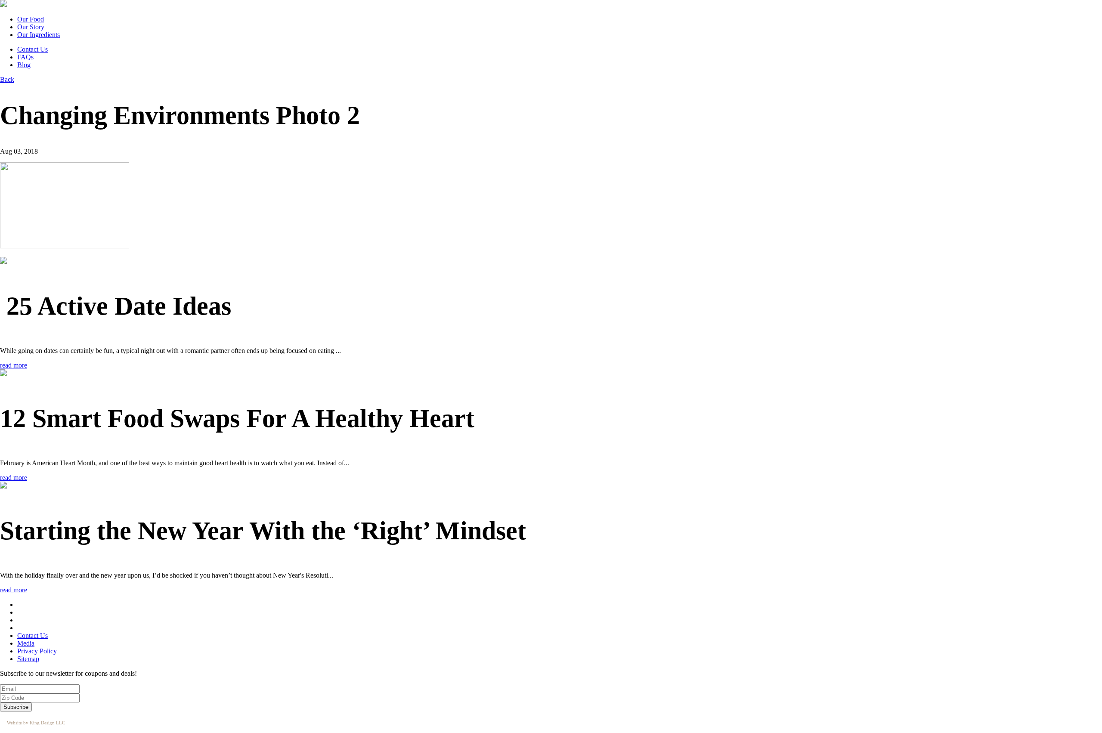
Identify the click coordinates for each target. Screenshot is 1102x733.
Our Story (30, 27)
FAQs (25, 57)
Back (7, 79)
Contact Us (32, 49)
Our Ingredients (38, 34)
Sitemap (28, 658)
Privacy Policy (37, 651)
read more (13, 365)
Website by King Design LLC (36, 722)
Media (25, 643)
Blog (24, 64)
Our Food (30, 19)
